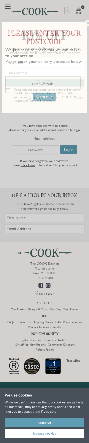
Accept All (44, 422)
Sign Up (44, 82)
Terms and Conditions (41, 100)
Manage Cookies (44, 433)
